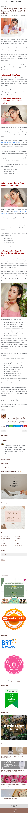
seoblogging (19, 545)
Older (24, 430)
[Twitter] (11, 426)
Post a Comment (5, 459)
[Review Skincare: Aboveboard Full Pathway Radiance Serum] (14, 754)
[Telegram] (14, 426)
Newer (4, 430)
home (18, 543)
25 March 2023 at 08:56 (11, 455)
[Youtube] (5, 467)
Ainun (6, 444)
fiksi (4, 540)
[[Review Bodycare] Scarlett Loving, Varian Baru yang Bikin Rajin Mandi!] (14, 782)
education (19, 538)
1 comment (22, 15)
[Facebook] (7, 426)
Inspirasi (18, 536)
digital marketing (6, 538)
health (4, 543)
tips (3, 409)
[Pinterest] (25, 426)
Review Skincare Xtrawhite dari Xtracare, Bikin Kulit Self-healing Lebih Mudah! (13, 771)
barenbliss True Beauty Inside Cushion (10, 142)
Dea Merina (16, 2)
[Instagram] (4, 467)
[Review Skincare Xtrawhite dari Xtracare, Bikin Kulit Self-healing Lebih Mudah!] (14, 768)
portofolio (5, 545)
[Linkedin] (21, 426)
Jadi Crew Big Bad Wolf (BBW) (9, 798)
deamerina (9, 415)
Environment (5, 536)
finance (18, 540)
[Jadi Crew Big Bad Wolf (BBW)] (14, 797)
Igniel (16, 811)
